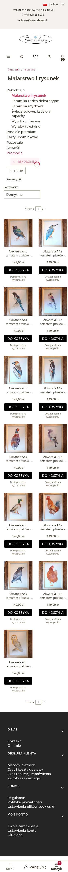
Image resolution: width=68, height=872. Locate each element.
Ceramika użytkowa (27, 106)
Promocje (14, 153)
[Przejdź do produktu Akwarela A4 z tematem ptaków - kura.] (53, 575)
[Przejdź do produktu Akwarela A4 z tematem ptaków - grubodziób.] (18, 370)
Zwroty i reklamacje (24, 778)
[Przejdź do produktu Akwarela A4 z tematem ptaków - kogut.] (53, 507)
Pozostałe (15, 142)
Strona (29, 209)
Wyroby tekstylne (25, 126)
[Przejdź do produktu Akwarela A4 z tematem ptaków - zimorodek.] (53, 233)
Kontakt (14, 741)
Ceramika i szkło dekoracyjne (35, 100)
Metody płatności (22, 765)
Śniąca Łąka (14, 69)
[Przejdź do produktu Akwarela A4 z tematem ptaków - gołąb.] (53, 438)
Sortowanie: (11, 187)
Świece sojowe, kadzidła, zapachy (31, 113)
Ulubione (15, 834)
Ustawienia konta (22, 830)
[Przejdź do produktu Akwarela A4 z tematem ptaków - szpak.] (18, 233)
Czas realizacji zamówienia (29, 773)
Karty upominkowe (22, 137)
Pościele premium (21, 131)
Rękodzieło (29, 69)
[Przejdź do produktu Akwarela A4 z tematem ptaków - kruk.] (18, 575)
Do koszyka (18, 270)
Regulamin (16, 797)
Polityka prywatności (25, 802)
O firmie (14, 745)
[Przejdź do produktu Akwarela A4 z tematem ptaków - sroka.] (18, 301)
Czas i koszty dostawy (25, 769)
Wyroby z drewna (25, 121)
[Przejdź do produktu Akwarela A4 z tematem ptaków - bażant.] (18, 438)
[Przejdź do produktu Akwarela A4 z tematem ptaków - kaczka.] (18, 507)
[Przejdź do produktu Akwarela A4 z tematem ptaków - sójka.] (53, 301)
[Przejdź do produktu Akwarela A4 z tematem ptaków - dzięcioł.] (53, 370)
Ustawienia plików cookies (30, 806)
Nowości (13, 147)
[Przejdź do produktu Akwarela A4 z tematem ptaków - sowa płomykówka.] (18, 644)
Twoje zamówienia (23, 826)
